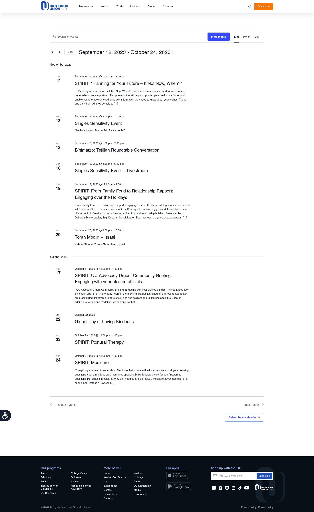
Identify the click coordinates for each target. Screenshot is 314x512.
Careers (108, 498)
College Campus (80, 473)
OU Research (48, 493)
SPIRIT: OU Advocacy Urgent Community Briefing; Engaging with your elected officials (123, 278)
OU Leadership (142, 486)
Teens (44, 473)
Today (70, 51)
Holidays (135, 6)
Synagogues (111, 486)
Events (151, 6)
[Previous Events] (52, 52)
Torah (119, 6)
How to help (140, 494)
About (166, 6)
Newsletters (110, 494)
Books (44, 481)
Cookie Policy (265, 507)
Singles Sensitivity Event (98, 123)
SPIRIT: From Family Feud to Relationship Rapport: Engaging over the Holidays (124, 193)
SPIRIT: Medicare (92, 362)
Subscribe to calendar (242, 417)
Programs (84, 6)
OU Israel (76, 477)
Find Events (218, 36)
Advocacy (46, 477)
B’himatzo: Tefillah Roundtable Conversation (117, 149)
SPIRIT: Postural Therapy (99, 342)
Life (106, 481)
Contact (108, 490)
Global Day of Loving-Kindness (104, 321)
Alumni (74, 481)
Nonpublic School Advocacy (81, 487)
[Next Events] (59, 52)
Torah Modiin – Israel (95, 237)
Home (107, 473)
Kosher (105, 6)
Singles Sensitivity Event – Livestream (111, 170)
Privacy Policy (248, 507)
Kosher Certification (115, 477)
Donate (262, 6)
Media (137, 490)
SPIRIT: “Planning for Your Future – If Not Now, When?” (128, 83)
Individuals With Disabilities (49, 487)
